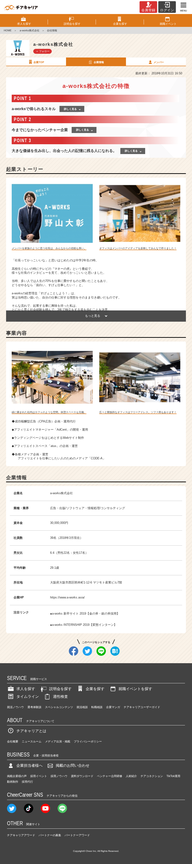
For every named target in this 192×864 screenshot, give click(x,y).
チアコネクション (151, 776)
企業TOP (38, 62)
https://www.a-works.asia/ (67, 597)
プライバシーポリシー (88, 741)
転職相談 (97, 707)
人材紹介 (131, 776)
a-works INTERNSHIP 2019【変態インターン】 (84, 624)
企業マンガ (113, 707)
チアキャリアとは (31, 731)
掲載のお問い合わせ (72, 765)
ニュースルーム (31, 741)
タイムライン (27, 696)
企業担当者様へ (29, 765)
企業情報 (99, 62)
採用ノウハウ (59, 776)
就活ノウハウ (15, 707)
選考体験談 (34, 707)
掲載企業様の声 (17, 776)
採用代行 (27, 781)
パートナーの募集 (50, 835)
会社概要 (12, 741)
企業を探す (95, 689)
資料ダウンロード (82, 776)
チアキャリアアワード (21, 835)
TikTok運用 (173, 776)
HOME (7, 30)
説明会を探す (60, 689)
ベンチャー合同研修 (109, 776)
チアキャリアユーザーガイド (142, 707)
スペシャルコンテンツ (59, 707)
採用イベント (38, 776)
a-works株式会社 (29, 30)
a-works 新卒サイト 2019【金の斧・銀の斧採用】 (86, 613)
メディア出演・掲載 (57, 741)
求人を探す (25, 689)
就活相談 (82, 707)
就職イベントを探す (135, 689)
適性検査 (60, 696)
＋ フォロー (42, 51)
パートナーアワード (77, 835)
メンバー (159, 62)
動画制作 (12, 781)
